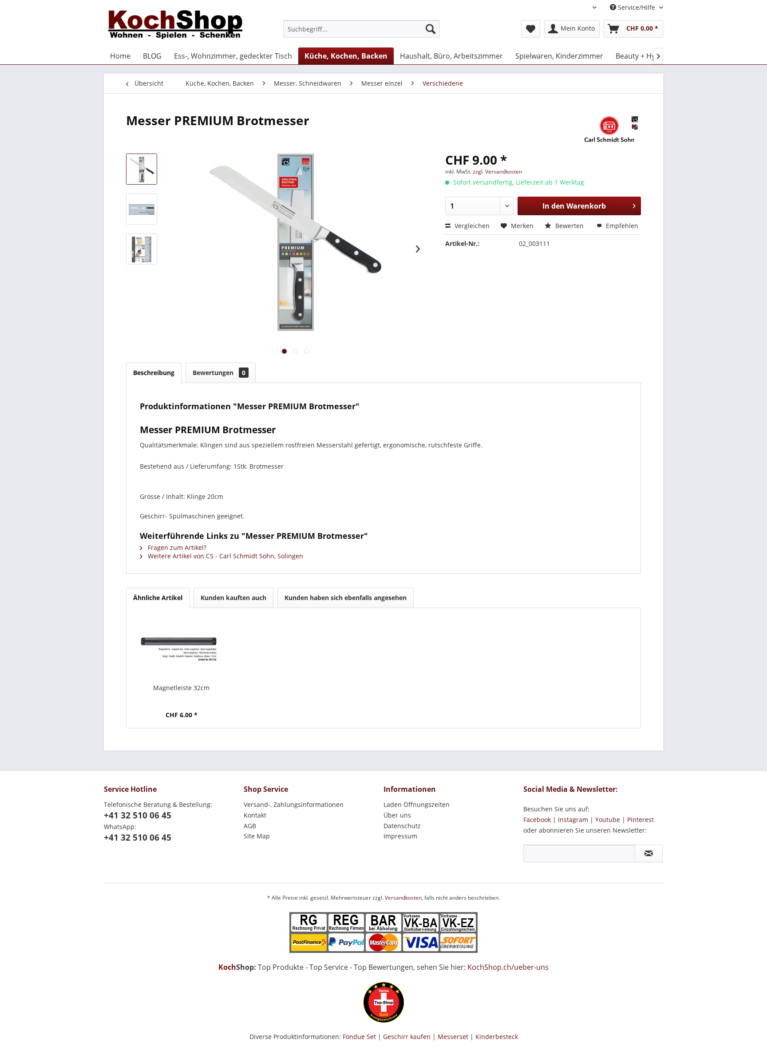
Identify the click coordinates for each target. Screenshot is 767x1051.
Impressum (400, 836)
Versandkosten (403, 897)
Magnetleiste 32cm (181, 688)
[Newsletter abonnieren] (649, 853)
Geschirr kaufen (407, 1036)
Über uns (397, 815)
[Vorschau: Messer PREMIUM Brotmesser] (141, 169)
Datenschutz (402, 826)
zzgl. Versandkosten (497, 171)
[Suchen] (430, 29)
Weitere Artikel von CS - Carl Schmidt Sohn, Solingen (224, 556)
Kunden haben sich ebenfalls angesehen (346, 597)
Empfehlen (621, 225)
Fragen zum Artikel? (176, 547)
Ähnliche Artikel (157, 597)
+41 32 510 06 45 (137, 815)
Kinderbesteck (496, 1036)
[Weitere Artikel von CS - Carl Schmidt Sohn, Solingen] (609, 129)
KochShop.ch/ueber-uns (508, 967)
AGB (250, 826)
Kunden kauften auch (233, 597)
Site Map (257, 836)
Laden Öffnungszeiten (417, 804)
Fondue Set (359, 1036)
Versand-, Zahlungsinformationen (294, 804)
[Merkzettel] (530, 29)
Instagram (573, 819)
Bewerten (569, 225)
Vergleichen (471, 225)
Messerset (453, 1036)
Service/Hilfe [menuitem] (636, 7)
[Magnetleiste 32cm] (181, 648)
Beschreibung (153, 372)
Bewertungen (219, 372)
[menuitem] (361, 29)
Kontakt (255, 815)
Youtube (607, 819)
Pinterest (640, 819)
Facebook (537, 819)
